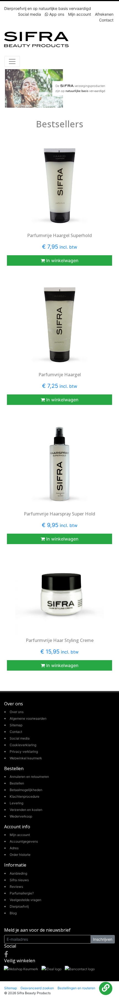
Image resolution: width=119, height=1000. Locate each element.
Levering (16, 803)
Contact (106, 20)
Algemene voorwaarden (28, 718)
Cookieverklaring (23, 745)
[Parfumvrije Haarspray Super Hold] (59, 464)
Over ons (17, 712)
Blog (13, 913)
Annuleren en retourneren (29, 777)
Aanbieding (18, 873)
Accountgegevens (24, 841)
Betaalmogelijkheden (26, 790)
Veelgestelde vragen (25, 900)
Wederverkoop (21, 816)
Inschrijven (102, 939)
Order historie (20, 855)
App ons (56, 14)
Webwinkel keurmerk (26, 758)
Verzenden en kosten (26, 810)
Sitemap (16, 725)
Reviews (16, 887)
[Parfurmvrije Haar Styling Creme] (59, 597)
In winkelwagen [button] (61, 260)
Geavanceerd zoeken (37, 988)
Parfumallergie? (22, 893)
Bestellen (17, 783)
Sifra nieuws (19, 880)
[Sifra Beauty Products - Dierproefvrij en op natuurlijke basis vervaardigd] (36, 39)
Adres (14, 848)
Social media (29, 14)
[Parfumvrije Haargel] (59, 325)
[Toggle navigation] (12, 61)
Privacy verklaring (24, 751)
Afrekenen (104, 14)
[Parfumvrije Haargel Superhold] (59, 186)
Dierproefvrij (19, 906)
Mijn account (79, 14)
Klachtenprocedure (24, 796)
